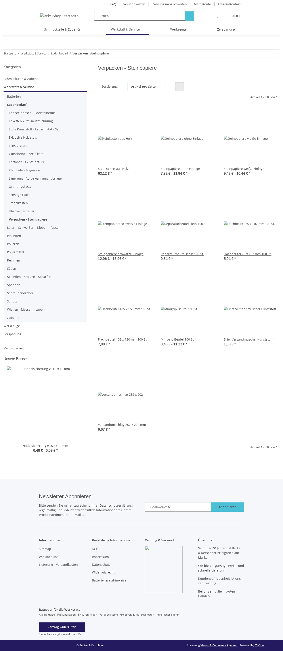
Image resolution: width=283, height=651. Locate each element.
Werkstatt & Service (19, 87)
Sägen (11, 268)
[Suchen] (189, 16)
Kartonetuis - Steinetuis (26, 162)
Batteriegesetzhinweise (109, 580)
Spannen (13, 285)
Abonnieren (227, 507)
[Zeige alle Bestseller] (86, 359)
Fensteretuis (18, 145)
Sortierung (109, 86)
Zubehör (13, 318)
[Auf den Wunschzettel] (146, 118)
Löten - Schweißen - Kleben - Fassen (34, 227)
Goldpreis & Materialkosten (137, 614)
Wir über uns (48, 557)
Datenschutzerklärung (116, 505)
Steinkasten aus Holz (113, 169)
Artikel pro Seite (143, 86)
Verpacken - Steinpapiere (28, 219)
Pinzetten (14, 236)
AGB (95, 549)
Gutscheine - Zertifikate (26, 154)
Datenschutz (101, 564)
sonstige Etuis (19, 195)
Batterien (14, 96)
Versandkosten (134, 4)
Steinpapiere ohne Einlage (180, 169)
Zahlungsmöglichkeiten (169, 4)
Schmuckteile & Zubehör (22, 79)
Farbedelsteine (108, 614)
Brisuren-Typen (87, 614)
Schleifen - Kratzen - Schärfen (29, 277)
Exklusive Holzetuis (23, 137)
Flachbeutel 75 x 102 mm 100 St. (248, 254)
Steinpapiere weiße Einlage (244, 169)
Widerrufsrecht (103, 572)
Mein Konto (202, 4)
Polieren (13, 244)
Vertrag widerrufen (62, 627)
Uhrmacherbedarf (22, 211)
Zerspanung (12, 334)
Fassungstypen (66, 614)
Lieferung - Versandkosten (58, 564)
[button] (208, 15)
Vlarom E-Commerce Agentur (219, 645)
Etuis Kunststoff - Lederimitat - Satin (36, 129)
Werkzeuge (12, 326)
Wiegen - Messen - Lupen (26, 309)
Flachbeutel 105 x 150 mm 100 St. (122, 339)
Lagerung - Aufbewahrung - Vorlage (35, 178)
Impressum (100, 557)
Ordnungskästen (21, 186)
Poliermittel (15, 252)
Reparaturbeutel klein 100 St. (182, 254)
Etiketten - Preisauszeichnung (31, 121)
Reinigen (13, 260)
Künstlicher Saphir (168, 614)
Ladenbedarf (16, 105)
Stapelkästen (18, 203)
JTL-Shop (260, 645)
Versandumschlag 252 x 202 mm (122, 424)
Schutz (12, 301)
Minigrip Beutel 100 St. (178, 339)
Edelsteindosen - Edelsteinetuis (32, 113)
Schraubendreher (20, 293)
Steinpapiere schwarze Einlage (120, 254)
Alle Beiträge (47, 614)
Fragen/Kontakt (229, 4)
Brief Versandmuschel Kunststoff (248, 339)
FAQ (113, 4)
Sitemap (45, 549)
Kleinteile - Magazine (24, 170)
